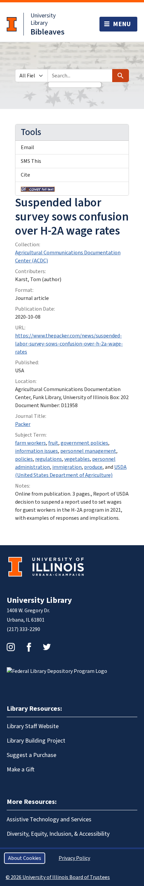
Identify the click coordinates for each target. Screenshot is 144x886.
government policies (84, 443)
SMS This (31, 161)
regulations (48, 459)
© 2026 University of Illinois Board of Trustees (58, 877)
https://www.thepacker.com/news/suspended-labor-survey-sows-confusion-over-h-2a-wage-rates (69, 344)
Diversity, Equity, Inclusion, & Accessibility (58, 834)
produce (93, 467)
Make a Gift (20, 769)
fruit (53, 443)
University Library (43, 19)
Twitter (47, 647)
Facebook (29, 647)
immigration (67, 467)
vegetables (77, 459)
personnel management (88, 451)
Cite (25, 175)
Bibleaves (47, 32)
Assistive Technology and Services (49, 819)
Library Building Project (36, 741)
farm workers (30, 443)
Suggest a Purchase (31, 755)
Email (27, 147)
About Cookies (24, 858)
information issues (36, 451)
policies (24, 459)
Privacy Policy (74, 858)
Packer (22, 424)
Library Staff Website (33, 726)
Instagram (11, 647)
